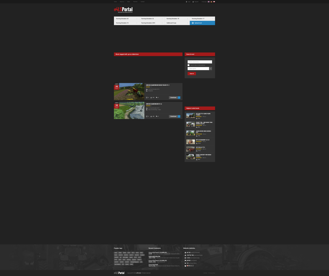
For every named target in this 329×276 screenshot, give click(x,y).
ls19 (116, 259)
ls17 (140, 257)
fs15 (129, 252)
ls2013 (128, 259)
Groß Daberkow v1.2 (154, 104)
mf (141, 262)
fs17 (133, 252)
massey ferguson (134, 262)
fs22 (141, 252)
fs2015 (126, 255)
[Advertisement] (164, 39)
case (116, 252)
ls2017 (139, 259)
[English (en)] (209, 1)
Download (173, 97)
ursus (127, 264)
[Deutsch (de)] (211, 1)
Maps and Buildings (152, 109)
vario (131, 264)
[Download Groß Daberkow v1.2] (129, 110)
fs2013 (120, 255)
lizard (131, 257)
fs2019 (136, 255)
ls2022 (121, 262)
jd (120, 257)
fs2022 (142, 255)
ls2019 (116, 262)
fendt (124, 252)
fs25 (116, 255)
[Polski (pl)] (214, 1)
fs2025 (116, 257)
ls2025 (127, 262)
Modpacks (150, 90)
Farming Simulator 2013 (153, 89)
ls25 (124, 259)
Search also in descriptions (197, 65)
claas (120, 252)
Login (189, 1)
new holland (117, 264)
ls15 (135, 257)
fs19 (137, 252)
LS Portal (123, 10)
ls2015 (134, 259)
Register (196, 1)
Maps (159, 109)
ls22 (120, 259)
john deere (125, 257)
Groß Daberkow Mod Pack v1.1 (157, 85)
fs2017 (131, 255)
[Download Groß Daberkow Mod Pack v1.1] (129, 91)
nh (123, 264)
